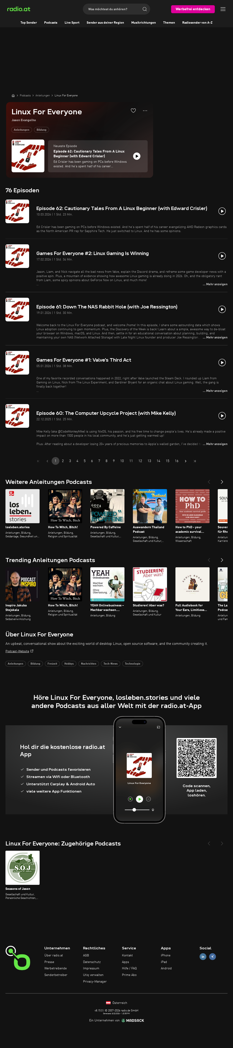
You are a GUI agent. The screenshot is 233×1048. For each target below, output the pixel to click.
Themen (169, 22)
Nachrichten (88, 664)
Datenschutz (92, 962)
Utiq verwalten (93, 975)
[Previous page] (47, 461)
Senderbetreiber (55, 975)
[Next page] (185, 461)
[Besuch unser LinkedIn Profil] (203, 956)
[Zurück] (208, 480)
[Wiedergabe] (136, 156)
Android (166, 968)
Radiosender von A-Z (197, 22)
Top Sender (28, 22)
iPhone (165, 955)
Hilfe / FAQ (129, 968)
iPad (164, 962)
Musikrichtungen (143, 22)
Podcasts (50, 22)
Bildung (41, 130)
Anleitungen (21, 130)
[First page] (38, 461)
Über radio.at (53, 955)
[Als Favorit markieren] (133, 110)
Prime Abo (129, 975)
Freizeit (52, 664)
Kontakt (127, 955)
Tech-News (111, 664)
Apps (125, 962)
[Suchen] (144, 9)
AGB (86, 955)
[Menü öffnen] (223, 9)
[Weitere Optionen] (145, 110)
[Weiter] (222, 480)
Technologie (132, 664)
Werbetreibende (55, 968)
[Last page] (194, 461)
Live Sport (72, 22)
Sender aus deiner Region (105, 22)
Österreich (119, 1003)
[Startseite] (13, 95)
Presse (49, 962)
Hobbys (69, 664)
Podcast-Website (17, 651)
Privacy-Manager (95, 981)
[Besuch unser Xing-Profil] (212, 956)
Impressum (91, 968)
